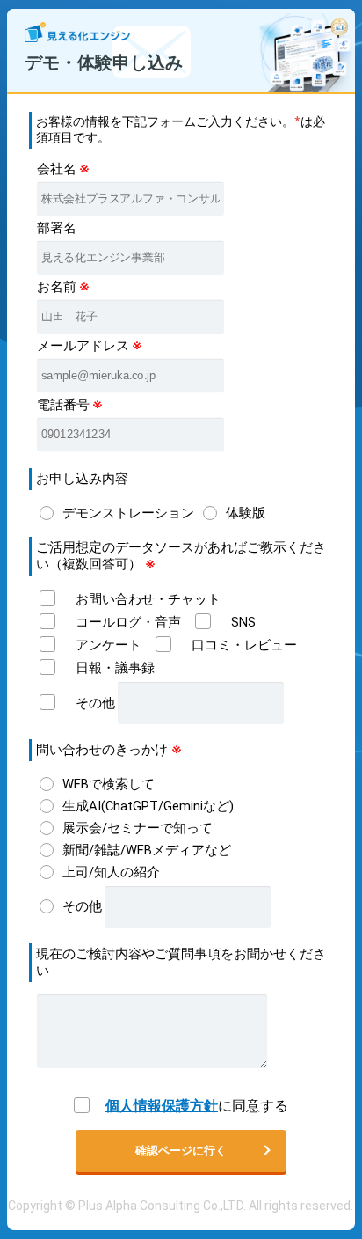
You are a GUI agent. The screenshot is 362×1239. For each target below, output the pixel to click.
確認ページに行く (181, 1150)
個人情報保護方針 (161, 1105)
